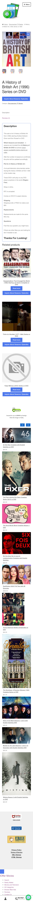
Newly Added (8, 882)
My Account (5, 899)
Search (16, 899)
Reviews (7, 892)
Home (6, 24)
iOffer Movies (7, 875)
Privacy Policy (16, 850)
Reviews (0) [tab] (6, 118)
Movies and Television (11, 885)
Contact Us (8, 894)
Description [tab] (6, 112)
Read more (16, 288)
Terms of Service (16, 852)
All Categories (9, 887)
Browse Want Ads (10, 890)
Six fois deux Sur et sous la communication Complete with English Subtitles (15, 558)
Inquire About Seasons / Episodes (16, 99)
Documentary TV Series (16, 24)
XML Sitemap (16, 855)
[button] (28, 34)
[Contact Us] (28, 897)
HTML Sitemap (16, 857)
